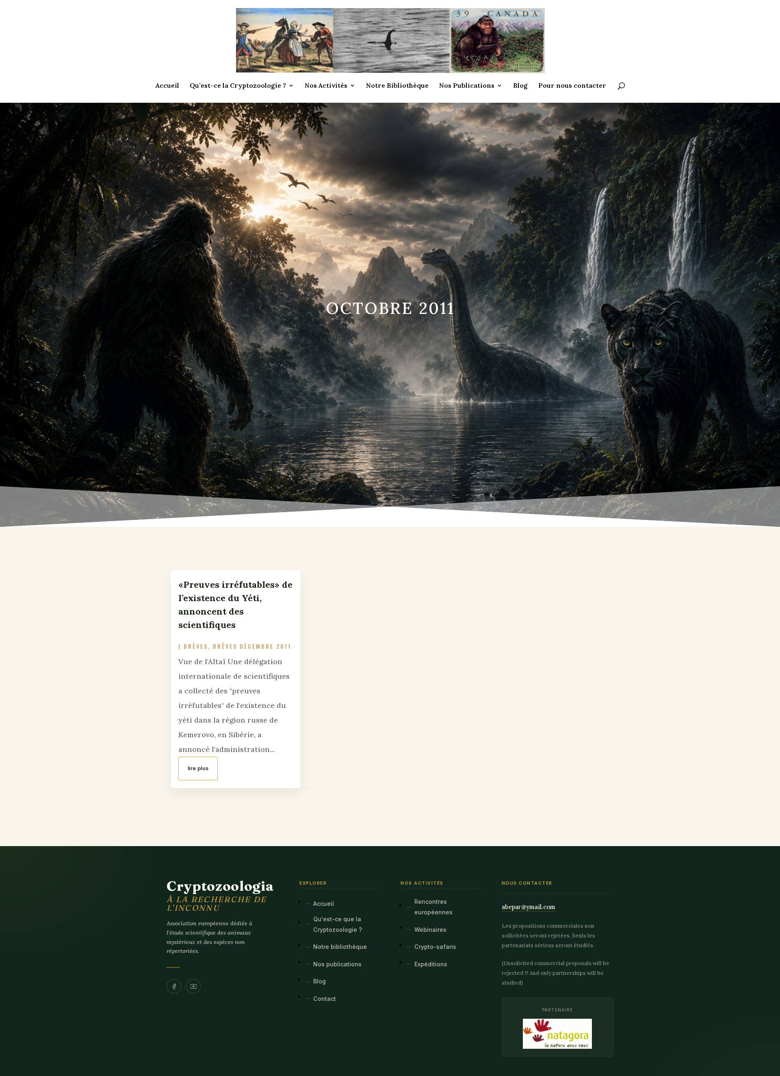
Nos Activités (326, 85)
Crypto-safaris (435, 946)
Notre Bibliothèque (397, 85)
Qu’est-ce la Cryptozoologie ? (238, 85)
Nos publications (337, 964)
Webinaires (430, 929)
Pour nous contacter (572, 85)
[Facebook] (174, 986)
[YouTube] (193, 986)
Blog (520, 85)
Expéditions (430, 964)
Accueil (167, 85)
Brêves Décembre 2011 (252, 646)
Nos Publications (466, 85)
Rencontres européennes (433, 907)
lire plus (198, 768)
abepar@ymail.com (528, 907)
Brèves (196, 646)
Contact (324, 998)
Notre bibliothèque (340, 946)
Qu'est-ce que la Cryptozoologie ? (337, 924)
